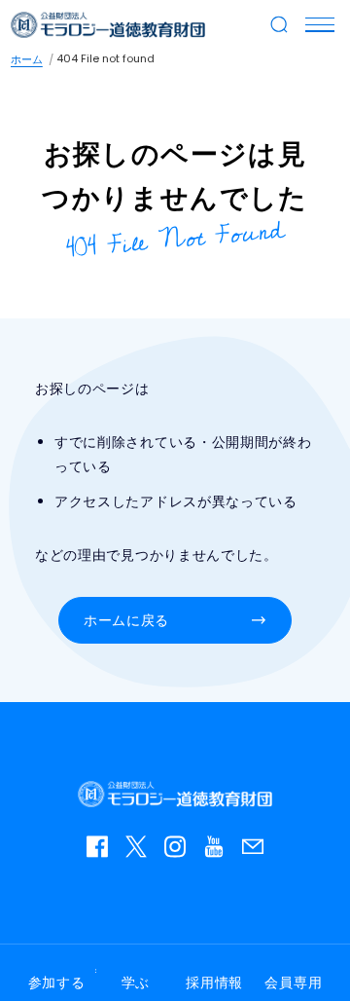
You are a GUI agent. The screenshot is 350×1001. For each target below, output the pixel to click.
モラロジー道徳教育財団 (108, 24)
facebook (102, 851)
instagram (180, 851)
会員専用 (293, 982)
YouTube (218, 851)
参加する (57, 982)
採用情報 (214, 982)
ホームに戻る (126, 620)
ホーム (27, 59)
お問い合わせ (257, 851)
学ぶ (136, 982)
